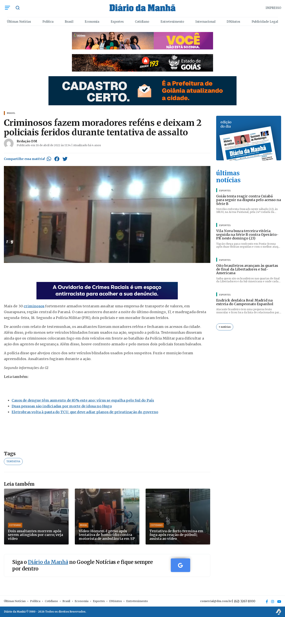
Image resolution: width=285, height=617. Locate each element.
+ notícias (225, 326)
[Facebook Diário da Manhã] (267, 601)
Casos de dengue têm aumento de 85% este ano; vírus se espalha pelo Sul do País (83, 400)
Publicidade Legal (265, 21)
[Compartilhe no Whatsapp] (49, 158)
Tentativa (13, 461)
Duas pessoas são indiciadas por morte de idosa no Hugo (62, 406)
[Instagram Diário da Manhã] (272, 601)
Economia (92, 21)
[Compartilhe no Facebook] (56, 158)
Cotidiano (142, 21)
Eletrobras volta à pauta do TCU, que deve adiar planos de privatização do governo (85, 412)
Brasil (69, 21)
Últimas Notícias (19, 21)
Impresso (273, 8)
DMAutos (233, 21)
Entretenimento (172, 21)
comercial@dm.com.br (216, 601)
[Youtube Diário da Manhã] (279, 601)
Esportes (117, 21)
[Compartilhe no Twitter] (64, 158)
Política (48, 21)
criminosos (34, 306)
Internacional (205, 21)
